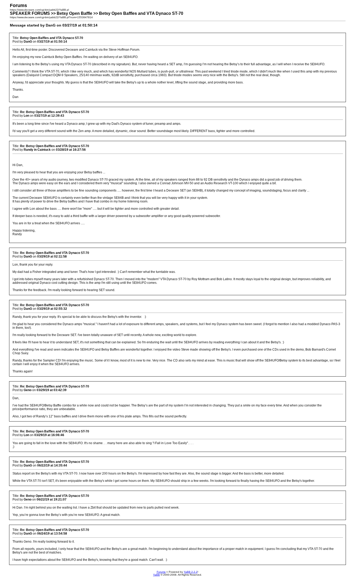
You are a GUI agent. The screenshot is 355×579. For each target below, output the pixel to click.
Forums (161, 571)
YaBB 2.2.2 (191, 571)
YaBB (156, 574)
